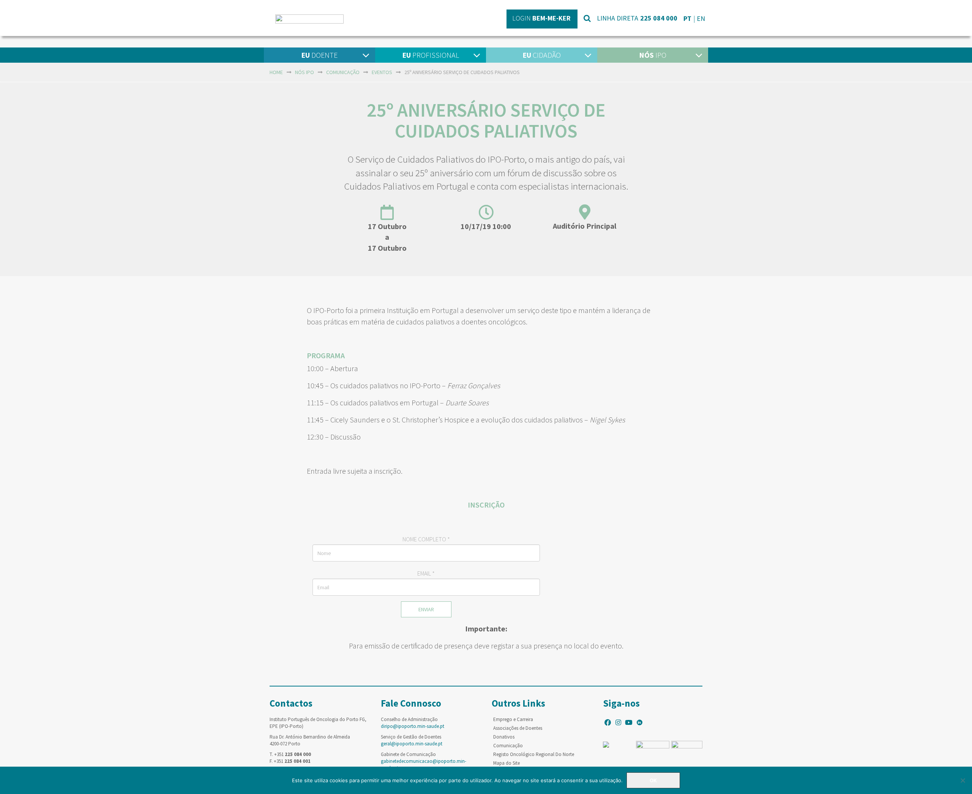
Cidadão (541, 55)
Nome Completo (426, 539)
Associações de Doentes (517, 728)
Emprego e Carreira (513, 719)
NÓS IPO (304, 72)
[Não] (962, 780)
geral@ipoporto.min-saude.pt (411, 743)
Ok (653, 780)
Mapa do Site (506, 763)
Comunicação (343, 72)
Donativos (503, 737)
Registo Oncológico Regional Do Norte (533, 754)
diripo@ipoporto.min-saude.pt (412, 726)
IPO (652, 55)
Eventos (382, 72)
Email (426, 573)
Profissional (430, 55)
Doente (319, 55)
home (276, 72)
